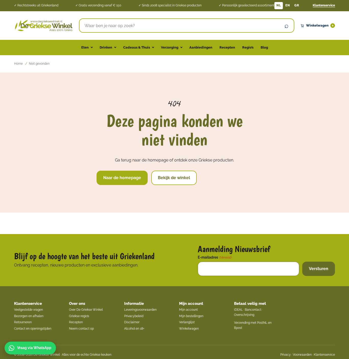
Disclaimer (131, 322)
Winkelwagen (319, 25)
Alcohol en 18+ (134, 328)
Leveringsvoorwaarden (140, 309)
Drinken (106, 47)
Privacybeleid (133, 316)
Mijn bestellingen (191, 316)
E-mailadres (214, 257)
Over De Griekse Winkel (86, 309)
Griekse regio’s (79, 316)
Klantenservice (324, 5)
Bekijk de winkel (174, 177)
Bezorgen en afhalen (28, 316)
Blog (264, 47)
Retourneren (23, 322)
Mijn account (191, 303)
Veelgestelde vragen (28, 309)
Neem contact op (81, 328)
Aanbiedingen (200, 47)
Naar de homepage (122, 177)
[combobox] (179, 25)
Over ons (77, 303)
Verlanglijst (187, 322)
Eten (85, 47)
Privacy (285, 354)
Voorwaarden (302, 354)
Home (18, 63)
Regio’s (247, 47)
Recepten (227, 47)
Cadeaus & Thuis (136, 47)
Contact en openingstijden (32, 328)
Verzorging (169, 47)
